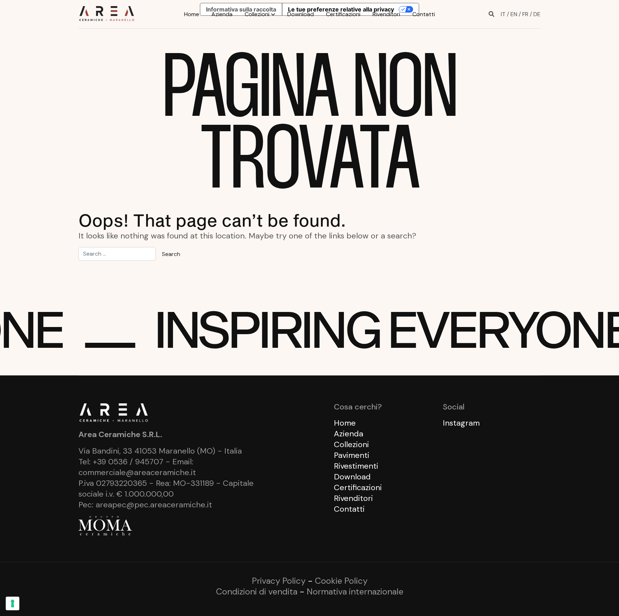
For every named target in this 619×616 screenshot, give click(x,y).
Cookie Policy (341, 580)
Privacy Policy (279, 580)
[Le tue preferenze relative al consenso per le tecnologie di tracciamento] (12, 603)
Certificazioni (343, 14)
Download (300, 14)
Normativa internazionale (355, 591)
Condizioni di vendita (256, 591)
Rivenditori (386, 14)
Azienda (221, 14)
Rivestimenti (356, 466)
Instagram (461, 423)
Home (191, 14)
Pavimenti (351, 455)
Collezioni (257, 14)
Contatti (423, 14)
